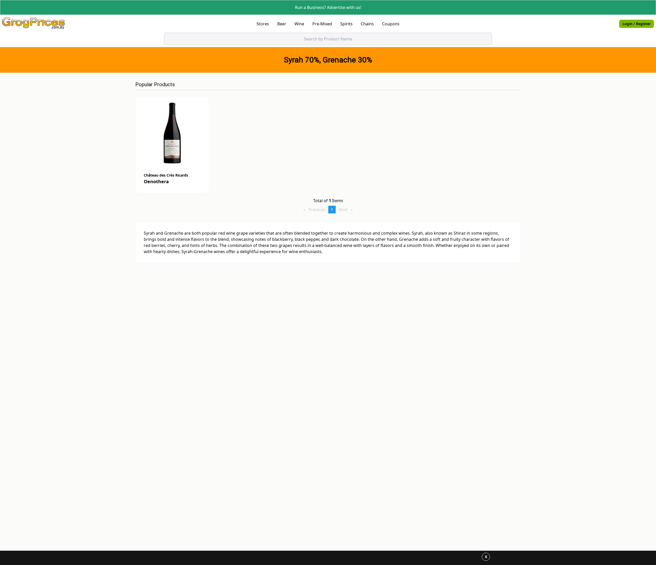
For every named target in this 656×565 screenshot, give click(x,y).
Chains (367, 24)
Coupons (390, 24)
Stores (263, 24)
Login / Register (636, 23)
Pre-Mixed (322, 24)
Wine (299, 24)
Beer (281, 24)
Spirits (346, 24)
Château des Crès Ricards (166, 175)
